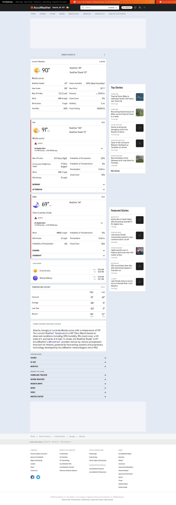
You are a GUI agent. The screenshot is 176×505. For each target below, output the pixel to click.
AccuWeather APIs (65, 464)
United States (59, 436)
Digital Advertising (36, 460)
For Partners (64, 457)
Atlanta (82, 436)
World (33, 436)
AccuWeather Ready (125, 454)
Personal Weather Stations (68, 471)
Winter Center (123, 487)
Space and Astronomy (126, 474)
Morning (36, 184)
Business (121, 457)
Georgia (72, 436)
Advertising (46, 2)
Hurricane (122, 464)
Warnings (19, 2)
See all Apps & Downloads (97, 460)
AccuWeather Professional (97, 472)
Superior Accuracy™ (59, 2)
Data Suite (28, 2)
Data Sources (108, 500)
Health (121, 460)
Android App (93, 457)
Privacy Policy (76, 500)
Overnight (36, 255)
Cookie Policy (85, 500)
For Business (8, 2)
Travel (120, 481)
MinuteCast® (55, 341)
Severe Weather (123, 471)
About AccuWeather (37, 457)
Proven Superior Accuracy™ (39, 454)
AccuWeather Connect (67, 467)
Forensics (37, 2)
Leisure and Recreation (126, 467)
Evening (35, 250)
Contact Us (34, 471)
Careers (33, 464)
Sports (121, 477)
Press (32, 467)
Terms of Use (66, 500)
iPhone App (93, 454)
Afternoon (37, 189)
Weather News (123, 484)
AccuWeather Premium (96, 469)
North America (44, 436)
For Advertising (64, 460)
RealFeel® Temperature (56, 333)
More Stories (115, 171)
